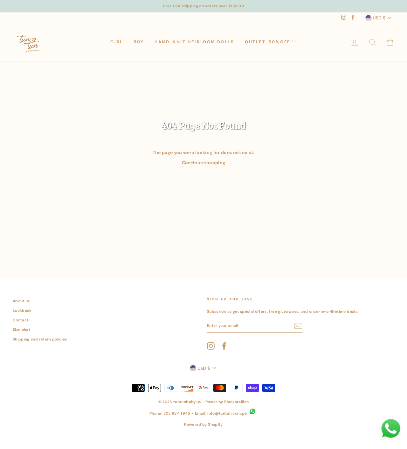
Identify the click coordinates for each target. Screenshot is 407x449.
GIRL (116, 42)
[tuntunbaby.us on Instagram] (211, 346)
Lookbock (22, 310)
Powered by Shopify (203, 424)
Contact (20, 320)
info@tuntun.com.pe (227, 413)
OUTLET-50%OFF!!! (271, 42)
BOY (139, 42)
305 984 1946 (176, 413)
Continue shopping (203, 162)
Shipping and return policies (40, 339)
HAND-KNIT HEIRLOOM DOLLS (194, 42)
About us (21, 301)
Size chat (21, 329)
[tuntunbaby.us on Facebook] (224, 346)
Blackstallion (236, 401)
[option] (203, 6)
